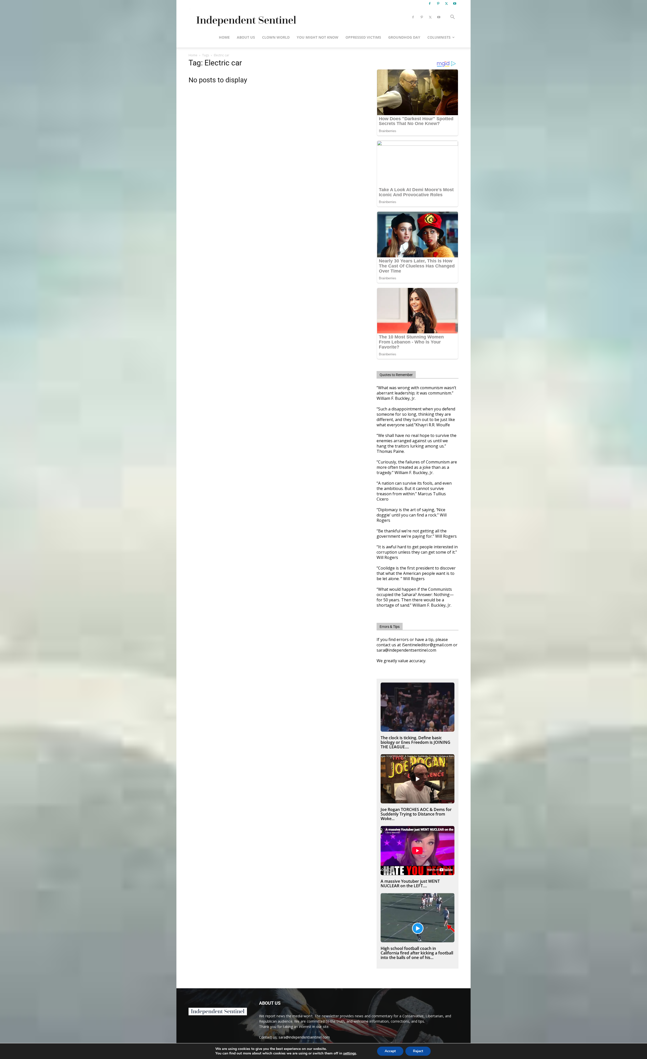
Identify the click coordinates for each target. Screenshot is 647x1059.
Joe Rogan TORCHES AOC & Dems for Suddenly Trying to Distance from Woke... (416, 814)
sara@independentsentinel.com (304, 1037)
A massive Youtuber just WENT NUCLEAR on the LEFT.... (410, 883)
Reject (418, 1051)
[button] (452, 17)
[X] (446, 3)
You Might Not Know (317, 37)
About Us (246, 37)
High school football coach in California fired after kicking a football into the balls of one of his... (417, 953)
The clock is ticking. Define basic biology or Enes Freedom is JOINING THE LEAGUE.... (415, 742)
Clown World (276, 37)
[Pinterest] (438, 3)
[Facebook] (429, 3)
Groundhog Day (404, 37)
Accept (390, 1051)
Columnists (439, 37)
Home (224, 37)
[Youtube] (454, 3)
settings (349, 1053)
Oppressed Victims (363, 37)
